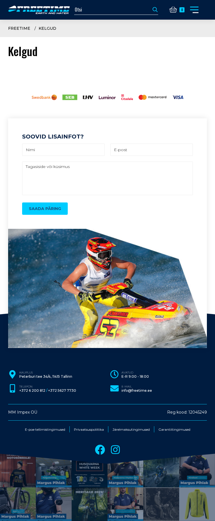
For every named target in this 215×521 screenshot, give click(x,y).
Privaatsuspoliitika (89, 430)
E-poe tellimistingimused (45, 430)
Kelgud (47, 28)
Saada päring (45, 208)
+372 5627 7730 (62, 391)
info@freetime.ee (136, 391)
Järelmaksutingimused (131, 430)
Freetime (19, 28)
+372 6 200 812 (32, 391)
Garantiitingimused (174, 430)
